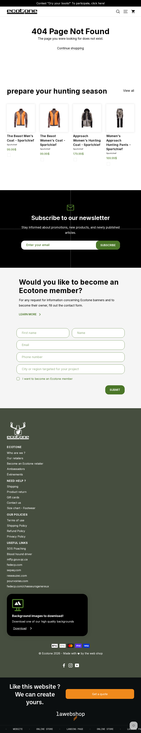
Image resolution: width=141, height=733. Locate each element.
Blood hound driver (19, 554)
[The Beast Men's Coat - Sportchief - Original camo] (9, 155)
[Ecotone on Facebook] (64, 665)
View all (128, 90)
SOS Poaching (16, 548)
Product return (16, 492)
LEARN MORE (27, 314)
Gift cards (13, 497)
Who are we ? (16, 453)
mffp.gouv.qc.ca (17, 559)
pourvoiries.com (17, 581)
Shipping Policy (17, 525)
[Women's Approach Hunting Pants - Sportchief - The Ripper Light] (108, 163)
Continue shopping (70, 48)
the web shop (94, 653)
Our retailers (15, 458)
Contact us (14, 502)
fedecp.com (14, 564)
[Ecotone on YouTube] (77, 665)
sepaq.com (14, 570)
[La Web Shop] (70, 716)
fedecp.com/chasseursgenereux (28, 586)
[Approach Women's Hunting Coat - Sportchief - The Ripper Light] (75, 159)
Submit (115, 389)
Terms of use (15, 520)
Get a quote (100, 694)
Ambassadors (16, 469)
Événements (15, 474)
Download (19, 628)
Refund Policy (16, 531)
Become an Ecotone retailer (25, 463)
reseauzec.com (17, 575)
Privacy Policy (16, 536)
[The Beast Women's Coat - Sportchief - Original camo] (42, 159)
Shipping (12, 486)
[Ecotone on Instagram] (70, 665)
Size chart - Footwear (21, 508)
